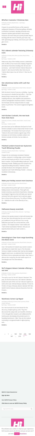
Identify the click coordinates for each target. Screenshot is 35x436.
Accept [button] (17, 433)
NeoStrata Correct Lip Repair (12, 299)
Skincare (4, 57)
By (22, 22)
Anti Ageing (4, 301)
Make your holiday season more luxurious (17, 181)
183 (15, 334)
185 (25, 334)
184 (20, 334)
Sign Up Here (6, 395)
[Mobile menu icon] (4, 7)
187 (12, 336)
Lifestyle (14, 120)
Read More (23, 433)
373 (20, 336)
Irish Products (15, 88)
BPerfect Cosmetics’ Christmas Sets (15, 20)
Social (25, 120)
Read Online (15, 22)
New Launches (18, 55)
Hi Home (9, 22)
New (13, 55)
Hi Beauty (4, 22)
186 (29, 334)
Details (4, 44)
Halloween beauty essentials (12, 209)
